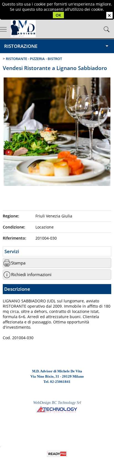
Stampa (18, 263)
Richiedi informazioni (31, 274)
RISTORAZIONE (20, 46)
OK (58, 15)
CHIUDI (109, 15)
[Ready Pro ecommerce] (57, 454)
